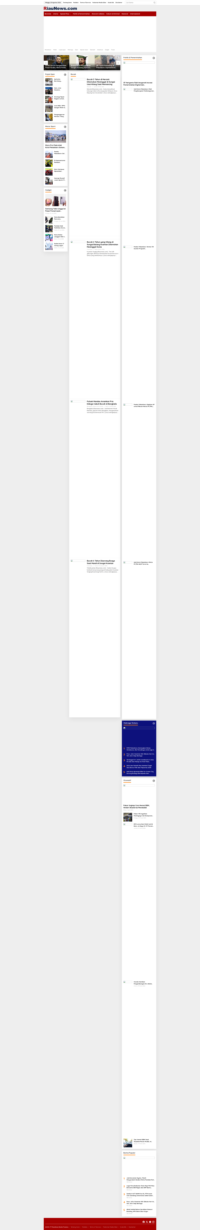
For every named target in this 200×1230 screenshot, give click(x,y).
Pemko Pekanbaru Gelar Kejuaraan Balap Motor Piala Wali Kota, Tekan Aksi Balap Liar (60, 152)
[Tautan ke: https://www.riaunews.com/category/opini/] (65, 74)
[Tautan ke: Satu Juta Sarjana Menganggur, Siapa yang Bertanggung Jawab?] (49, 91)
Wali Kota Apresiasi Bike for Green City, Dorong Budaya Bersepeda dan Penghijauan (140, 772)
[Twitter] (147, 1222)
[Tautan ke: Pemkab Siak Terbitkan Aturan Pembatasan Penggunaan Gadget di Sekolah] (49, 228)
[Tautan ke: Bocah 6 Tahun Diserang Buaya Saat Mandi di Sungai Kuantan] (78, 638)
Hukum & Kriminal (98, 406)
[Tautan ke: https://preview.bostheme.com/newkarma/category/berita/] (65, 190)
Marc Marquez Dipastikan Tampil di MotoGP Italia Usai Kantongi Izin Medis (59, 170)
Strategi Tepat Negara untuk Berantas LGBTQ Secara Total (60, 98)
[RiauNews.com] (60, 8)
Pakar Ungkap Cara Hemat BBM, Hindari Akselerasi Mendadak (136, 806)
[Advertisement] (100, 31)
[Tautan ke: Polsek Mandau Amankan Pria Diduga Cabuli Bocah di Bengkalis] (78, 478)
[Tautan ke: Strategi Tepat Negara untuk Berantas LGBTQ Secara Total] (49, 99)
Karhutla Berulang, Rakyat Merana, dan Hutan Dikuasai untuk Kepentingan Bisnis (59, 80)
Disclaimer (132, 1227)
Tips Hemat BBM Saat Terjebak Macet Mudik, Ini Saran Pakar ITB (142, 1140)
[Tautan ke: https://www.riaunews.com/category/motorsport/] (65, 127)
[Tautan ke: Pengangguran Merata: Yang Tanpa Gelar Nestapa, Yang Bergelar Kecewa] (49, 117)
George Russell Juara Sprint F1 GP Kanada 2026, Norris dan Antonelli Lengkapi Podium (60, 179)
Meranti (89, 86)
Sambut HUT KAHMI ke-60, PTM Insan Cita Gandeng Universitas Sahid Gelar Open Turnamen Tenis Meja (140, 1194)
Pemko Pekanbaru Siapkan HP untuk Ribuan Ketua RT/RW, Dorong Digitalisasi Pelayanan (144, 405)
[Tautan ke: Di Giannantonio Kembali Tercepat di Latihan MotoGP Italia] (49, 163)
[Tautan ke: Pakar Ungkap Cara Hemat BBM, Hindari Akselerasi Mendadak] (139, 793)
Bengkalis (89, 406)
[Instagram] (153, 1222)
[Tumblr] (150, 1222)
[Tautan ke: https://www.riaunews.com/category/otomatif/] (153, 780)
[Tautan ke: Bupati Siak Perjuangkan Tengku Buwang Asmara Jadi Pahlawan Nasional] (82, 62)
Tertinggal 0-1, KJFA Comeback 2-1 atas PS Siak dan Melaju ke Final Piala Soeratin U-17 (140, 761)
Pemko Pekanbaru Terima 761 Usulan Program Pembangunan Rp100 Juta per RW (144, 248)
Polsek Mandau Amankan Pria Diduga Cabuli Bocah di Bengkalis (102, 402)
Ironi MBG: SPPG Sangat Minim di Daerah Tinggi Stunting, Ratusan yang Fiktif (59, 106)
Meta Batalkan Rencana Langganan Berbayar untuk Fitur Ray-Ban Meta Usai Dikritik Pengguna (59, 218)
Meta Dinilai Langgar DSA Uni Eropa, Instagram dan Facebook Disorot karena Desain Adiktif (60, 236)
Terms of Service (95, 1227)
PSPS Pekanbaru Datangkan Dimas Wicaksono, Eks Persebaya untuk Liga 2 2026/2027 (140, 749)
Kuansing (89, 249)
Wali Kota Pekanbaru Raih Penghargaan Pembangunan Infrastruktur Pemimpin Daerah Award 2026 (144, 90)
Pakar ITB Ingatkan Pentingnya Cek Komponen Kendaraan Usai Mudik (143, 815)
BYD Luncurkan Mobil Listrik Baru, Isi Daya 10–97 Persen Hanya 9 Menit (143, 825)
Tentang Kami (75, 1227)
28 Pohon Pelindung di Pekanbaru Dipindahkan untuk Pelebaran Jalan (106, 66)
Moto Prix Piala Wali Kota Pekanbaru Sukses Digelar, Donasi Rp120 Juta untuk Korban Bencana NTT (54, 146)
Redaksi (84, 1227)
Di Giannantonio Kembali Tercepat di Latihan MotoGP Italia (59, 161)
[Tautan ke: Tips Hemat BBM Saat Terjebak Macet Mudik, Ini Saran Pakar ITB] (127, 1143)
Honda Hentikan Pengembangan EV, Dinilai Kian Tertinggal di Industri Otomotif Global (143, 983)
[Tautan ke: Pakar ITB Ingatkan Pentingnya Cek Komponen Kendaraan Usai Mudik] (127, 817)
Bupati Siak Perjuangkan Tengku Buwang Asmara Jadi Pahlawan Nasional (81, 66)
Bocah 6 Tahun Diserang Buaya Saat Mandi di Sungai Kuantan (101, 562)
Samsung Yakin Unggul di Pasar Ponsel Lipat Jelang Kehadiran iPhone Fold (55, 210)
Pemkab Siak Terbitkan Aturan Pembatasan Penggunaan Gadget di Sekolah (60, 227)
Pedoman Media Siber (110, 1227)
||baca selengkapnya (109, 93)
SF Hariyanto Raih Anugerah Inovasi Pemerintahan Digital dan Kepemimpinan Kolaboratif (137, 84)
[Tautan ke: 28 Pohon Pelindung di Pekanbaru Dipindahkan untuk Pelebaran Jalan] (107, 62)
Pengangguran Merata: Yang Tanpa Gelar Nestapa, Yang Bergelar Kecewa (59, 115)
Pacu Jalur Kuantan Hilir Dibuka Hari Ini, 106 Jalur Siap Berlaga (140, 755)
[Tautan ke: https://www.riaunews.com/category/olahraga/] (153, 723)
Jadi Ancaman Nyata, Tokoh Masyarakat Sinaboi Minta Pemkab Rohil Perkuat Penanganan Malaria (141, 1179)
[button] (154, 2)
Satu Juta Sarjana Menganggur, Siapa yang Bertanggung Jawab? (58, 89)
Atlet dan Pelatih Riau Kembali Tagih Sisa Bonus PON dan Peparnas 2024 (139, 766)
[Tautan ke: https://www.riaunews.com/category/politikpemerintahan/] (153, 58)
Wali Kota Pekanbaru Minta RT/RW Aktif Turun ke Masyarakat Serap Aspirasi (143, 563)
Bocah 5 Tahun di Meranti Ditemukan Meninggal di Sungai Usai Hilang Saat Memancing (101, 81)
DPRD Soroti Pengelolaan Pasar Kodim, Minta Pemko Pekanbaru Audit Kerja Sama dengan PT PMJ (56, 66)
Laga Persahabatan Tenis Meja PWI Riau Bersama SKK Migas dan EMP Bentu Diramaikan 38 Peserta (140, 1187)
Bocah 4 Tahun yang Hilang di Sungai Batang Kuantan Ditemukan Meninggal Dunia (102, 244)
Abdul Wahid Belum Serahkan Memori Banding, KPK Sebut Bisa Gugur (139, 1210)
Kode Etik (123, 1227)
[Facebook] (143, 1222)
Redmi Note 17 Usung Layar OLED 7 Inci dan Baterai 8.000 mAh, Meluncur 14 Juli (60, 244)
